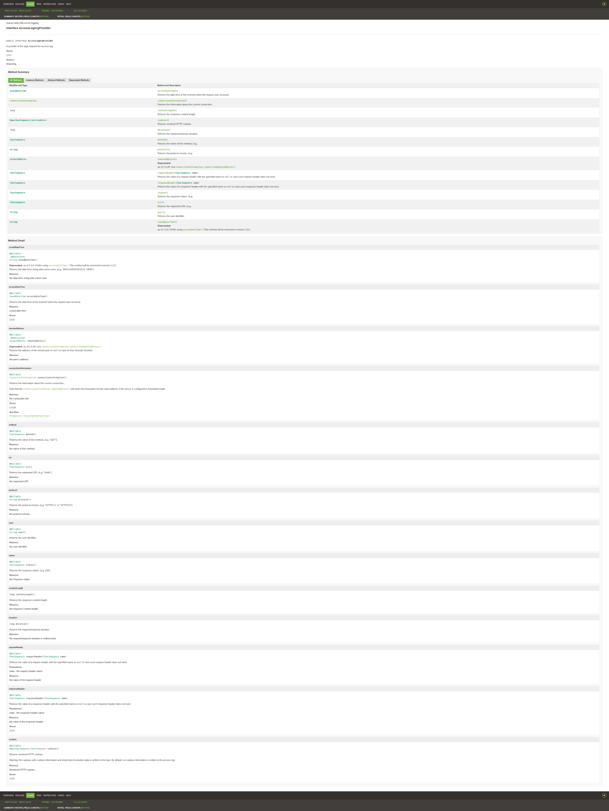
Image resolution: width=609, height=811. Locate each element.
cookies (162, 120)
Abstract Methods (56, 80)
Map (12, 120)
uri (159, 202)
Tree (38, 4)
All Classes (80, 11)
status (161, 192)
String (13, 149)
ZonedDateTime (18, 91)
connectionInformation (171, 100)
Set (33, 120)
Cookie (40, 120)
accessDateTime (166, 91)
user (160, 212)
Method (44, 16)
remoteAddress (166, 159)
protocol (163, 149)
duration (163, 130)
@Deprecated (18, 256)
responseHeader (166, 183)
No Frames (57, 11)
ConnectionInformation (23, 100)
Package (19, 4)
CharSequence (22, 120)
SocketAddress (18, 159)
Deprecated (49, 4)
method (161, 139)
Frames (46, 11)
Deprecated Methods (79, 80)
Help (68, 4)
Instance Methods (34, 80)
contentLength (166, 110)
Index (61, 4)
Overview (8, 4)
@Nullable (15, 253)
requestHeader (166, 173)
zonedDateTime (166, 222)
